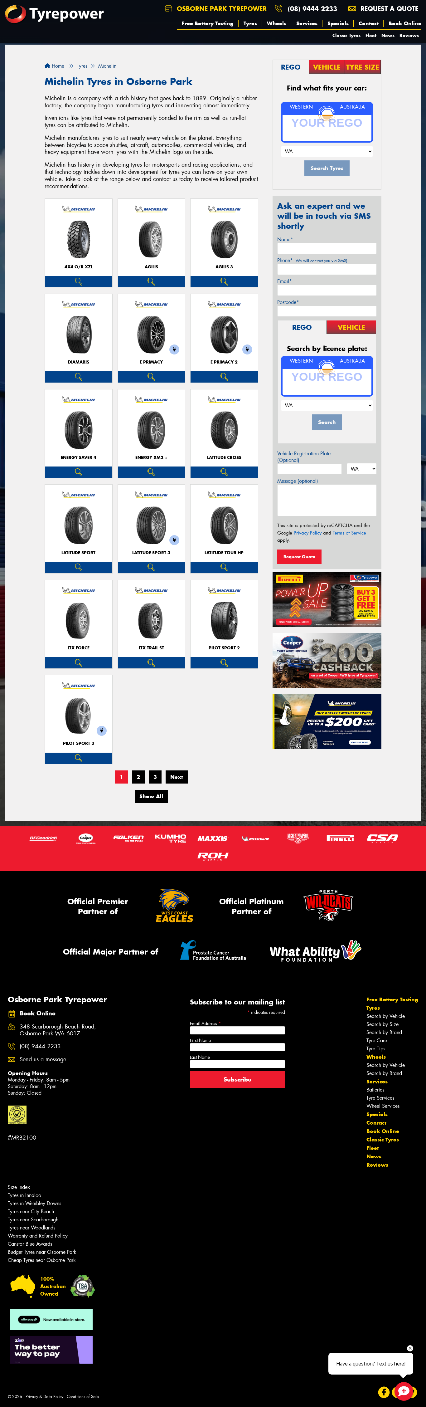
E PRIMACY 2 (224, 362)
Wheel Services (382, 1106)
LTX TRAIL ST (151, 648)
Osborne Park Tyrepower (221, 8)
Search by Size (382, 1024)
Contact (369, 23)
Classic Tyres (346, 35)
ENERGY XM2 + (151, 457)
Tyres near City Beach (31, 1211)
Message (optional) (297, 481)
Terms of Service (349, 533)
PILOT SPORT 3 (78, 743)
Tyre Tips (375, 1048)
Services (306, 23)
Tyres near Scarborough (33, 1219)
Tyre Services (380, 1098)
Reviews (409, 35)
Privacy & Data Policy (44, 1396)
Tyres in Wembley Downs (34, 1203)
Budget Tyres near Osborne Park (42, 1252)
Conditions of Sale (83, 1396)
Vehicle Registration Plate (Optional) (304, 456)
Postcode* (288, 302)
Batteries (375, 1090)
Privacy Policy (308, 533)
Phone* (312, 260)
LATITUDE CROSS (224, 457)
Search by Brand (384, 1032)
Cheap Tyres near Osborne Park (42, 1260)
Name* (285, 239)
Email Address (205, 1023)
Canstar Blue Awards (30, 1244)
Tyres (250, 23)
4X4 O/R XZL (79, 267)
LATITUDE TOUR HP (224, 552)
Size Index (19, 1187)
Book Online (405, 23)
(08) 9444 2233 (312, 8)
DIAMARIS (78, 362)
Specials (338, 23)
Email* (284, 281)
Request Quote (299, 556)
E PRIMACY (151, 362)
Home (57, 66)
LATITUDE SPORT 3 (151, 552)
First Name (200, 1040)
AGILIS (151, 267)
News (388, 35)
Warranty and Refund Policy (38, 1236)
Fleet (370, 35)
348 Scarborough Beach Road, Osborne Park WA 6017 (58, 1030)
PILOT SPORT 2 (224, 648)
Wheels (276, 23)
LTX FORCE (79, 648)
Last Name (200, 1057)
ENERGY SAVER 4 (78, 457)
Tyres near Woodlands (31, 1227)
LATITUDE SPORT (78, 552)
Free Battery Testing (208, 23)
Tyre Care (376, 1040)
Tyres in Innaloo (24, 1195)
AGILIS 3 (224, 267)
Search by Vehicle (385, 1016)
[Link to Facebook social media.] (384, 1392)
